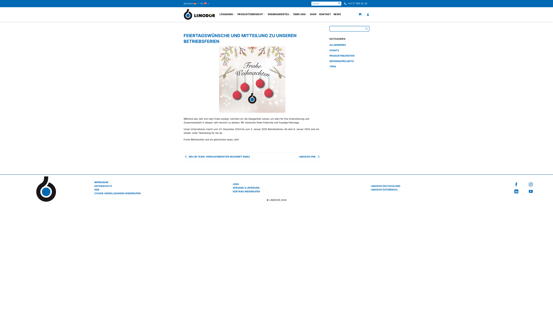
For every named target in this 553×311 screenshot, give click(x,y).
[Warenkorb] (360, 14)
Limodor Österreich (384, 189)
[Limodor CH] (199, 14)
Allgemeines (337, 44)
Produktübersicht (250, 14)
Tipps (332, 66)
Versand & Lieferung (246, 187)
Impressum (101, 182)
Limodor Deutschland (385, 186)
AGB (96, 189)
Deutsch (188, 3)
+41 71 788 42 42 (357, 3)
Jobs (236, 184)
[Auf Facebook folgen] (516, 184)
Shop (313, 14)
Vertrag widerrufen (246, 191)
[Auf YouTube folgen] (530, 191)
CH (201, 3)
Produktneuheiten (341, 55)
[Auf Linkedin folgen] (516, 191)
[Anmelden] (368, 14)
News (337, 14)
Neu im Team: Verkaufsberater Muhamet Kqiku (219, 156)
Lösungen (226, 14)
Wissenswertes (278, 14)
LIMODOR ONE (307, 156)
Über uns (299, 14)
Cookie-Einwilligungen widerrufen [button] (117, 193)
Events (334, 50)
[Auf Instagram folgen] (530, 184)
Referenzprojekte (341, 61)
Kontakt (325, 14)
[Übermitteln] (339, 3)
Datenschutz (103, 186)
